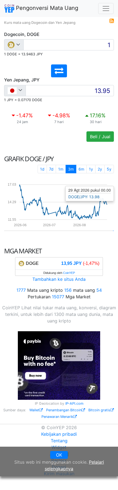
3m (71, 169)
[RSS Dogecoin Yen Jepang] (111, 20)
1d (42, 169)
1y (91, 169)
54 (99, 290)
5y (109, 169)
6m (81, 169)
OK (59, 455)
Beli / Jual (100, 136)
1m (60, 169)
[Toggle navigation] (106, 8)
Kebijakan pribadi (59, 434)
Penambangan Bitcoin (64, 410)
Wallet (34, 410)
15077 (58, 296)
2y (100, 169)
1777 (21, 290)
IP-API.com (74, 403)
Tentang (59, 440)
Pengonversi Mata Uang (46, 8)
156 (68, 290)
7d (51, 169)
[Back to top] (106, 478)
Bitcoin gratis (99, 410)
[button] (59, 70)
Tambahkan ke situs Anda (59, 279)
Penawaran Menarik (57, 417)
